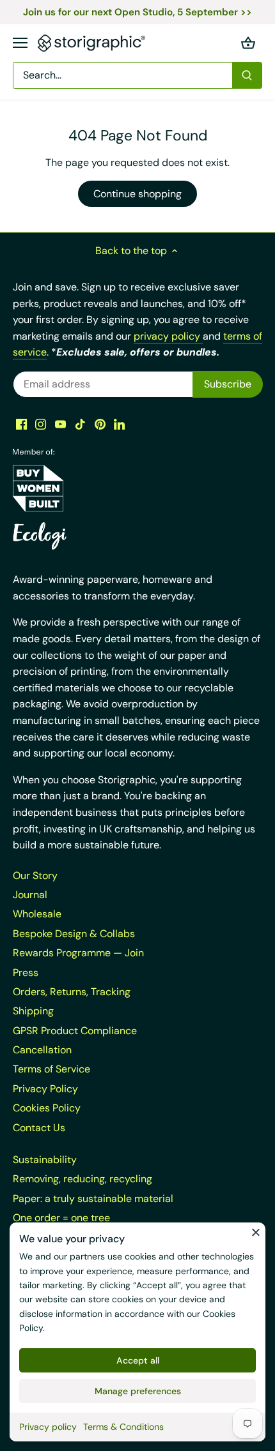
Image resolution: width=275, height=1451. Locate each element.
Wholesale (37, 914)
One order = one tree (61, 1217)
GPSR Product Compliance (75, 1030)
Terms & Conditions (123, 1426)
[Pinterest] (100, 424)
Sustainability (45, 1159)
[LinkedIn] (119, 424)
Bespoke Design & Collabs (74, 933)
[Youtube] (60, 424)
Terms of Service (51, 1069)
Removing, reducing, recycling (82, 1178)
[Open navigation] (20, 43)
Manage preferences (138, 1391)
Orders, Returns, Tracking (71, 991)
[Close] (255, 1232)
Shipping (33, 1011)
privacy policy (168, 336)
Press (25, 972)
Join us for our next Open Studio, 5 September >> (137, 12)
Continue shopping (137, 193)
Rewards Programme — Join (78, 952)
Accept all (137, 1360)
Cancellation (42, 1049)
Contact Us (39, 1127)
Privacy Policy (45, 1088)
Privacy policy (48, 1426)
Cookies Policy (47, 1108)
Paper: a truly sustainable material (93, 1198)
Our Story (35, 875)
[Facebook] (21, 424)
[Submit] (247, 75)
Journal (30, 894)
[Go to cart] (248, 43)
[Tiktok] (80, 424)
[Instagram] (40, 424)
